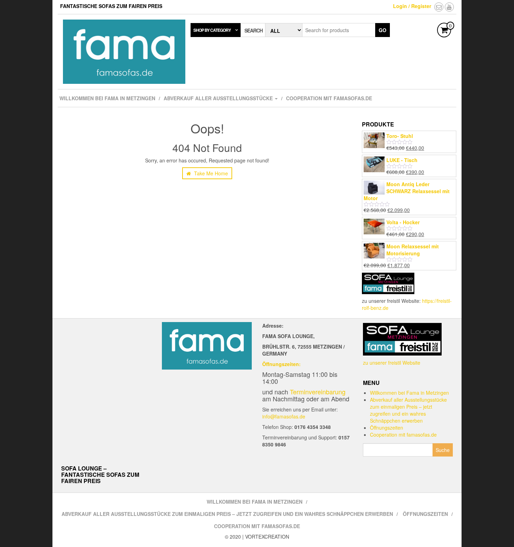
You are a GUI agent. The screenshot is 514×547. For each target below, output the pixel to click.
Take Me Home (210, 173)
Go (382, 30)
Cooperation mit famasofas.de (329, 98)
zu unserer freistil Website (391, 362)
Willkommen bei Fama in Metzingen (107, 98)
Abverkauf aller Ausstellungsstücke (219, 98)
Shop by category (212, 30)
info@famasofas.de (283, 416)
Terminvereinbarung (317, 391)
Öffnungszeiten (386, 427)
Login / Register (412, 5)
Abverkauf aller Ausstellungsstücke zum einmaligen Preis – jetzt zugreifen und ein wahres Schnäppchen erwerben (408, 410)
